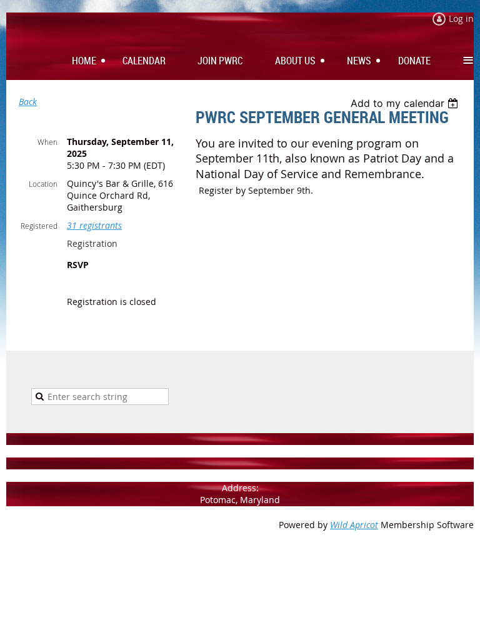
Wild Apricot (354, 525)
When (48, 142)
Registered (39, 226)
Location (43, 184)
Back (28, 102)
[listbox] (406, 103)
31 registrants (94, 225)
